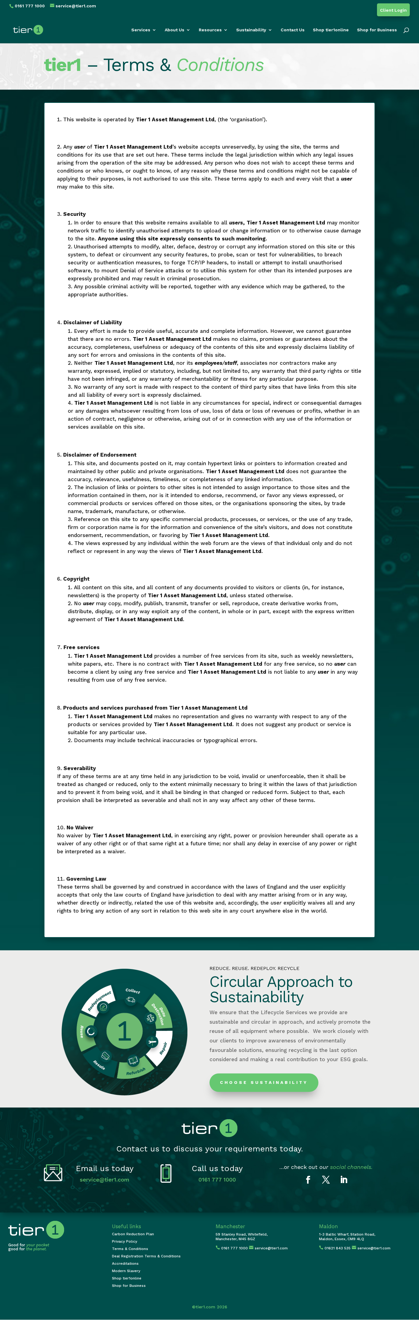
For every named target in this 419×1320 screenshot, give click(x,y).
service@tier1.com (104, 1179)
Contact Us (293, 30)
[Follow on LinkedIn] (344, 1180)
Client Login (393, 10)
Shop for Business (377, 30)
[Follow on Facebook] (308, 1180)
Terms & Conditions (130, 1249)
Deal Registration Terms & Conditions (146, 1256)
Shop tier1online (331, 30)
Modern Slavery (126, 1271)
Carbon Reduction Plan (133, 1234)
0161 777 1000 (217, 1179)
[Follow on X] (326, 1180)
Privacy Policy (124, 1241)
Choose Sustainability (264, 1082)
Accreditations (125, 1263)
